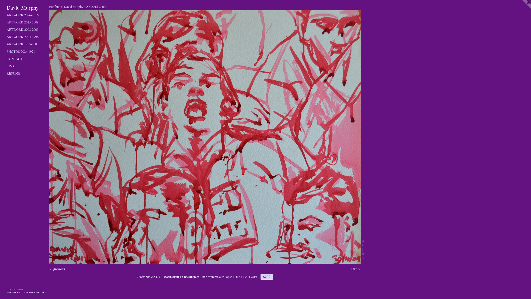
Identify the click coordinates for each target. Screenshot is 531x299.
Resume (13, 73)
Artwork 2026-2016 (23, 15)
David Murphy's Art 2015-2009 (85, 6)
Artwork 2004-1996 (23, 36)
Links (12, 66)
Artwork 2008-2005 (23, 29)
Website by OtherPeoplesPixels (26, 292)
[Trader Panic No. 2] (205, 137)
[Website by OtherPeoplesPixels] (522, 8)
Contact (14, 58)
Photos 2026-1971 (21, 51)
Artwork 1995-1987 (23, 44)
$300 (266, 276)
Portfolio (54, 6)
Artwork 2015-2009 (23, 22)
